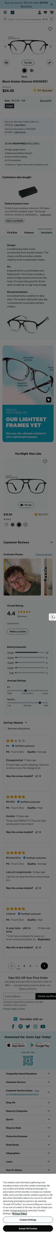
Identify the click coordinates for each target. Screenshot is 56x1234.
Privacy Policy (20, 1213)
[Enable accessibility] (52, 617)
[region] (28, 1204)
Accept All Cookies (28, 1228)
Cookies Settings (28, 1219)
